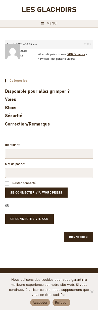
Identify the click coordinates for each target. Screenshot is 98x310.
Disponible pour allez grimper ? (37, 91)
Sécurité (13, 116)
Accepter (40, 302)
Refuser (61, 302)
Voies (10, 99)
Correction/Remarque (27, 124)
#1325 (87, 44)
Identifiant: (12, 145)
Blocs (10, 108)
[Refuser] (91, 291)
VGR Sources (76, 54)
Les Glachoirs (49, 10)
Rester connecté (24, 183)
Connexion (78, 237)
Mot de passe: (15, 164)
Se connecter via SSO (29, 219)
